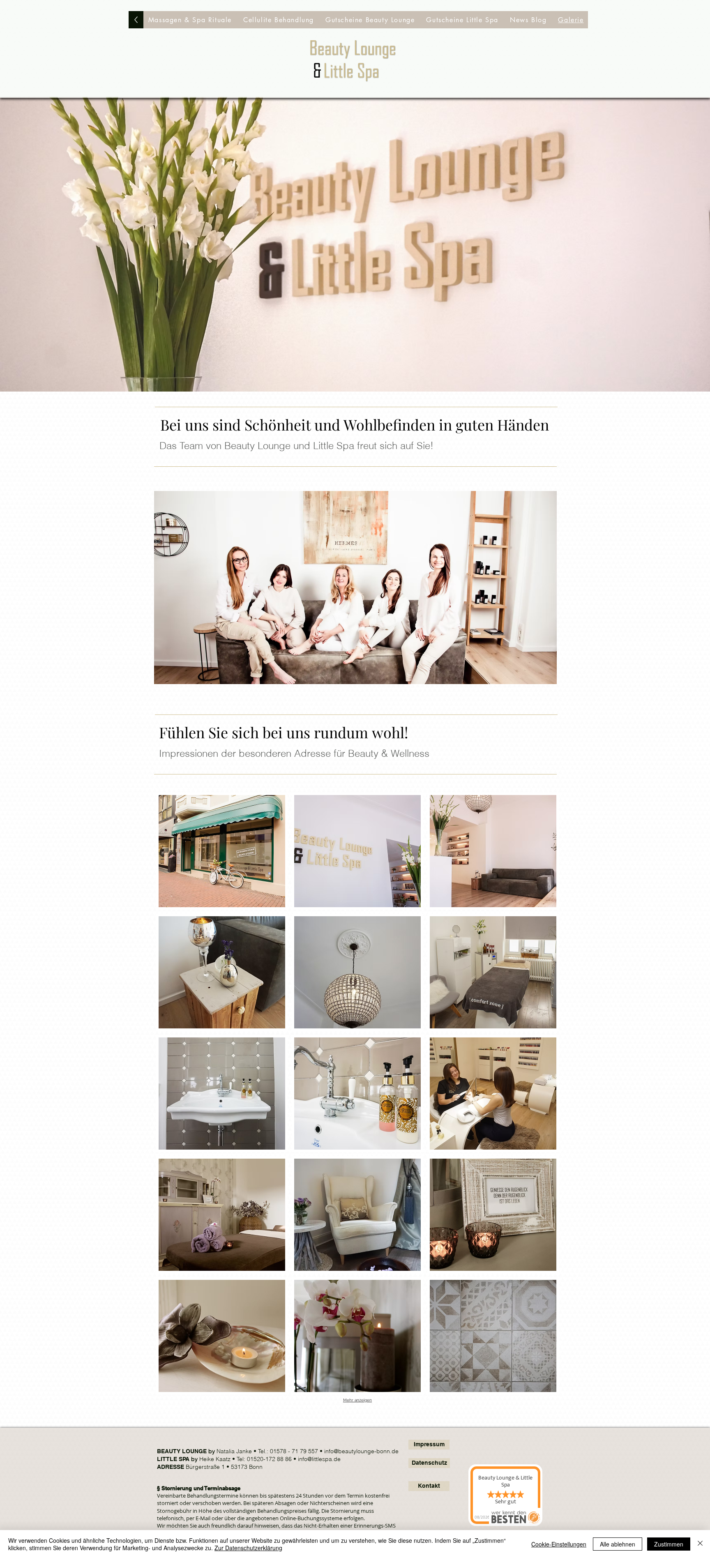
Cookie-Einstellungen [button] (558, 1544)
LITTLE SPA (173, 1459)
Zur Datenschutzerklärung (248, 1548)
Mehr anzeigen (357, 1400)
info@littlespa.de (319, 1459)
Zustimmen (668, 1544)
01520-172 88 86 (270, 1459)
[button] (190, 19)
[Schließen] (700, 1544)
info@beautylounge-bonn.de (361, 1451)
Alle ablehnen (617, 1544)
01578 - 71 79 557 (295, 1451)
